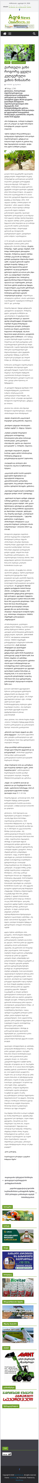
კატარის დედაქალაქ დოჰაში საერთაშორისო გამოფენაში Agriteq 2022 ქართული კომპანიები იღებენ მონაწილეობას (19, 1192)
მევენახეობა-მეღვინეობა (18, 62)
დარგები (7, 62)
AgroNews (18, 84)
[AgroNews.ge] (4, 33)
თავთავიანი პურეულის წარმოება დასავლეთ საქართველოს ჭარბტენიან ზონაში (19, 1180)
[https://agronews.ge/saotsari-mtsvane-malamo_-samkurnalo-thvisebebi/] (17, 1329)
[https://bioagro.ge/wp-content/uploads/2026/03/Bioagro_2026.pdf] (18, 1212)
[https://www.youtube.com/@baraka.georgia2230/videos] (17, 1231)
